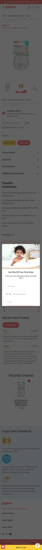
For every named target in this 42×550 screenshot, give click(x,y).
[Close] (36, 247)
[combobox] (8, 294)
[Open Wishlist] (3, 547)
